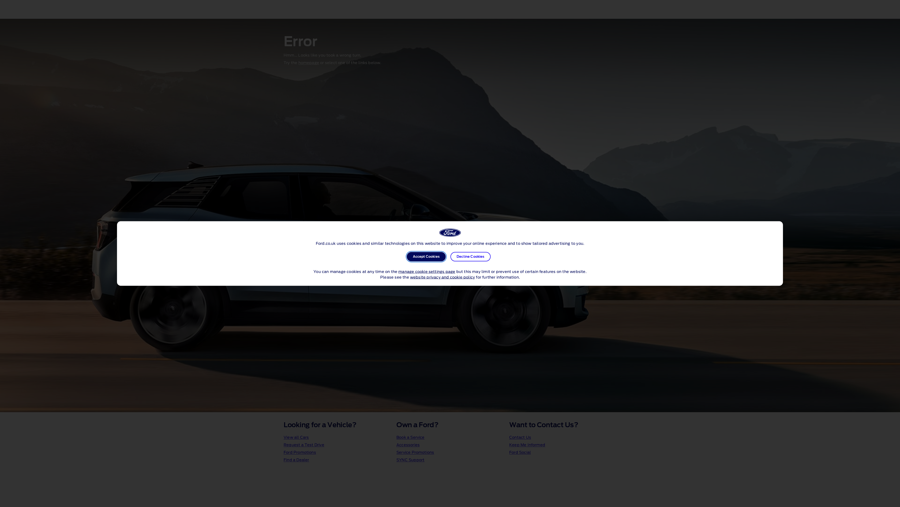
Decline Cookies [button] (470, 256)
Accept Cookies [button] (426, 256)
